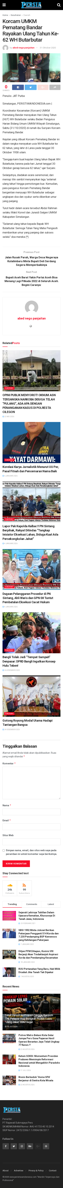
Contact (52, 1170)
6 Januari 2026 (10, 476)
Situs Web (8, 835)
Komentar (9, 763)
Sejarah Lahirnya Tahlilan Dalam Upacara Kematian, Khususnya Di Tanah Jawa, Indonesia (36, 915)
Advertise (18, 1170)
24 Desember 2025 (12, 729)
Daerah (27, 15)
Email (7, 820)
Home (5, 15)
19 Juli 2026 (12, 1027)
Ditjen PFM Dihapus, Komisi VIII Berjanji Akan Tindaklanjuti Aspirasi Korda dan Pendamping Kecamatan (38, 954)
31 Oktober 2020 (48, 47)
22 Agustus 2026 (27, 1049)
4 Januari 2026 (10, 543)
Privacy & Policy (36, 1170)
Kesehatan (16, 15)
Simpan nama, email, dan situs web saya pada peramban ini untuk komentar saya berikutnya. (31, 852)
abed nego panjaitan (23, 47)
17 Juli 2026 (25, 1070)
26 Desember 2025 (12, 670)
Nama (7, 805)
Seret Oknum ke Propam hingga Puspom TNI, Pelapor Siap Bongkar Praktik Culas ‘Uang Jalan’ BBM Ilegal (29, 1019)
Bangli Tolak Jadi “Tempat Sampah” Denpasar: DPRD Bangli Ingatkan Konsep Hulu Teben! (29, 661)
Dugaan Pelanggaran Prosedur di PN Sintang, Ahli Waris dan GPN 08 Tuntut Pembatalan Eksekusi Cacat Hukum (28, 598)
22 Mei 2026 (9, 416)
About (6, 1170)
